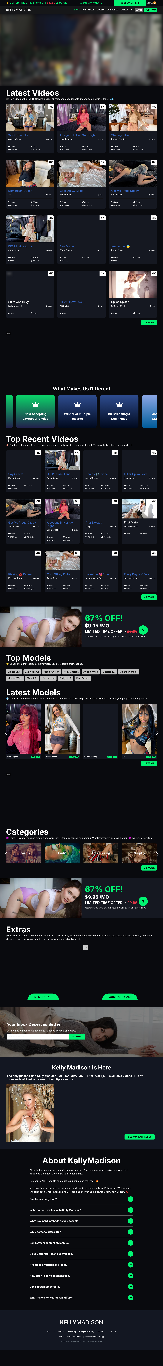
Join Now (150, 10)
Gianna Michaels (129, 671)
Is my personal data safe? (45, 1231)
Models (101, 10)
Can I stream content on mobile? (49, 1242)
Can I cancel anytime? (43, 1199)
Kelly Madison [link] (15, 306)
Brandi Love (14, 671)
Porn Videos (88, 10)
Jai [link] (9, 194)
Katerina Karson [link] (16, 578)
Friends (100, 1331)
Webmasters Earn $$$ (94, 1337)
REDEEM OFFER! (129, 3)
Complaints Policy (86, 1331)
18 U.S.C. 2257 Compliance (70, 1337)
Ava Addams (32, 671)
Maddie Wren (15, 678)
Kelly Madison (71, 671)
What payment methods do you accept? (54, 1220)
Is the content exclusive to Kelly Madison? (55, 1210)
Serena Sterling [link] (118, 139)
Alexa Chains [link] (91, 478)
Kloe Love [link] (64, 306)
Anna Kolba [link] (65, 194)
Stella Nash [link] (116, 194)
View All (149, 322)
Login (139, 10)
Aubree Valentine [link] (93, 578)
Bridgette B (65, 678)
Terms (59, 1331)
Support (50, 1331)
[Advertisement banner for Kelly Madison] (81, 355)
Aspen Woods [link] (14, 139)
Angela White (90, 671)
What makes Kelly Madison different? (53, 1297)
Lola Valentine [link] (131, 578)
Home (77, 10)
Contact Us (111, 1331)
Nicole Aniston (51, 671)
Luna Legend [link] (66, 139)
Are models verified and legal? (48, 1264)
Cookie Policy (70, 1331)
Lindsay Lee (48, 678)
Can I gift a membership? (45, 1286)
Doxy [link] (87, 526)
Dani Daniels (83, 678)
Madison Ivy (109, 671)
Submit (76, 1036)
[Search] (131, 10)
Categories (112, 10)
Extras (124, 10)
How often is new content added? (50, 1275)
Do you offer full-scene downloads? (51, 1253)
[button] (157, 733)
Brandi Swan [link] (117, 250)
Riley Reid (32, 678)
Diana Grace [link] (66, 250)
